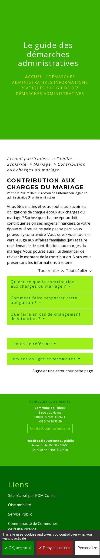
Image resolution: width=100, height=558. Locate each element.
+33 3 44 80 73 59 (50, 421)
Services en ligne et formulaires (44, 358)
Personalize (87, 548)
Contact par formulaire (50, 428)
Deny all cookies (56, 548)
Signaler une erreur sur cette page (63, 370)
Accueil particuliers (29, 158)
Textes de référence (32, 343)
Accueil (34, 76)
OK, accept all (20, 548)
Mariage (42, 164)
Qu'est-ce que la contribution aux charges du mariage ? (43, 284)
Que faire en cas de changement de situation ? (46, 316)
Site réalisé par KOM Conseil (32, 495)
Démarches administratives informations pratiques (50, 82)
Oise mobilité (19, 504)
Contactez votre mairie (50, 401)
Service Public (20, 514)
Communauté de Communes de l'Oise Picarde (33, 526)
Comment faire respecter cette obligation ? (44, 300)
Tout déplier (79, 270)
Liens (18, 484)
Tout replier (51, 270)
